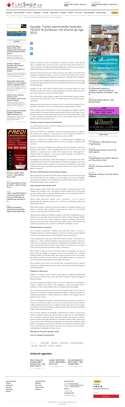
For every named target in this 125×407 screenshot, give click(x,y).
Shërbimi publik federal (77, 343)
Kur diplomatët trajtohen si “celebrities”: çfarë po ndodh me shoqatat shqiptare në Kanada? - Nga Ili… (103, 91)
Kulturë (45, 12)
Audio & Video (101, 12)
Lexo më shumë (22, 60)
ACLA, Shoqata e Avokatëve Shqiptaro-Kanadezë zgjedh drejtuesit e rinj (16, 112)
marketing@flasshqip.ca (77, 385)
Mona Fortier (43, 345)
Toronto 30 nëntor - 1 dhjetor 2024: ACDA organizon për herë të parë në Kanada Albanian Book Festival (16, 49)
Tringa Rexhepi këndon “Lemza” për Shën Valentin (102, 151)
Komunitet (37, 12)
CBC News (58, 345)
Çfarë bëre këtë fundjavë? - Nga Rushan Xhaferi (104, 5)
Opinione (9, 12)
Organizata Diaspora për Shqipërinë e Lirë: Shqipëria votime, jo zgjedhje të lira (16, 83)
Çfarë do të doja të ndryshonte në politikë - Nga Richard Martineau (16, 209)
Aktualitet (20, 17)
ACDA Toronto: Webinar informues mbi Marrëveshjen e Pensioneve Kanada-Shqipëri (16, 97)
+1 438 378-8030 (74, 386)
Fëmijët (70, 12)
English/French (89, 12)
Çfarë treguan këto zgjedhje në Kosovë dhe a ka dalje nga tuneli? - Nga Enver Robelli (102, 81)
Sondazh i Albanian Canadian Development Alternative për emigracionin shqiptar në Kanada (15, 67)
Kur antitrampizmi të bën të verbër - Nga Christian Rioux (75, 362)
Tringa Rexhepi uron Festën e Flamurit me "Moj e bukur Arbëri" (103, 159)
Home (9, 17)
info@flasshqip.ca (74, 383)
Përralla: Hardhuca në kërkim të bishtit (101, 167)
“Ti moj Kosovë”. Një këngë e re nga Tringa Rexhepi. (102, 143)
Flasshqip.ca (54, 343)
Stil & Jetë (78, 12)
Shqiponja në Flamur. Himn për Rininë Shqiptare (103, 175)
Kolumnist (91, 64)
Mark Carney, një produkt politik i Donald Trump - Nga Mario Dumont (37, 363)
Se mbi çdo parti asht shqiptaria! (101, 73)
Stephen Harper (64, 343)
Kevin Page (34, 345)
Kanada (29, 12)
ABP (65, 404)
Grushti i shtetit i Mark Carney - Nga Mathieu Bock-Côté (57, 362)
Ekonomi (63, 12)
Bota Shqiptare (19, 12)
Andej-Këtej (54, 12)
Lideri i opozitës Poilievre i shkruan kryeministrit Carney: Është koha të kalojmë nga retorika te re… (16, 197)
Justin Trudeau (45, 343)
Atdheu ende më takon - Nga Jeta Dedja (75, 5)
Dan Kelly (51, 345)
